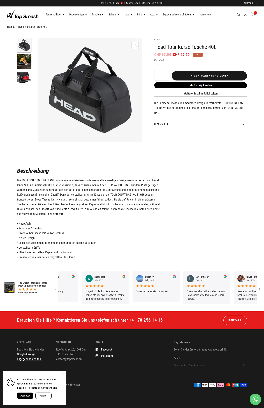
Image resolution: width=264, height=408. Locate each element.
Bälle (139, 14)
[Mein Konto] (245, 14)
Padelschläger (76, 14)
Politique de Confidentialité (42, 387)
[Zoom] (135, 45)
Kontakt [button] (235, 320)
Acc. (152, 14)
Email (177, 358)
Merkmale (161, 124)
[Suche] (238, 14)
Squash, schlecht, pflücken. (177, 14)
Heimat (11, 26)
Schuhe (112, 14)
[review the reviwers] (66, 277)
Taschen (96, 14)
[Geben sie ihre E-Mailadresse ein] (243, 365)
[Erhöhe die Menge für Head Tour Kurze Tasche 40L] (167, 75)
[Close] (63, 373)
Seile (126, 14)
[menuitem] (55, 15)
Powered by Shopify (72, 384)
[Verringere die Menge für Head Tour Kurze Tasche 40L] (157, 75)
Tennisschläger (53, 14)
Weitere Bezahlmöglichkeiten (201, 93)
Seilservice (205, 14)
